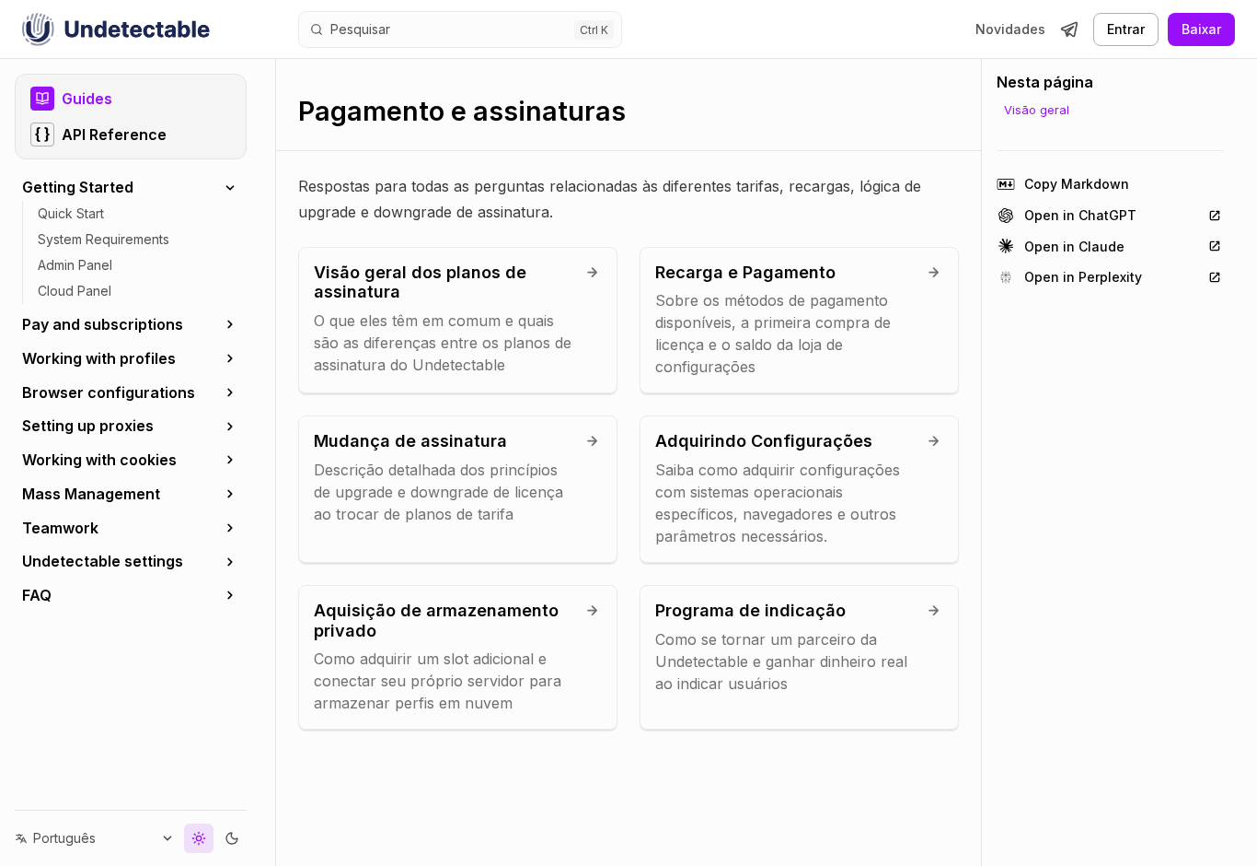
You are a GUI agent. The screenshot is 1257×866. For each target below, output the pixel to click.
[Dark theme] (232, 838)
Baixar (1201, 29)
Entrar (1126, 29)
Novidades (1010, 29)
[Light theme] (198, 838)
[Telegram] (1069, 29)
